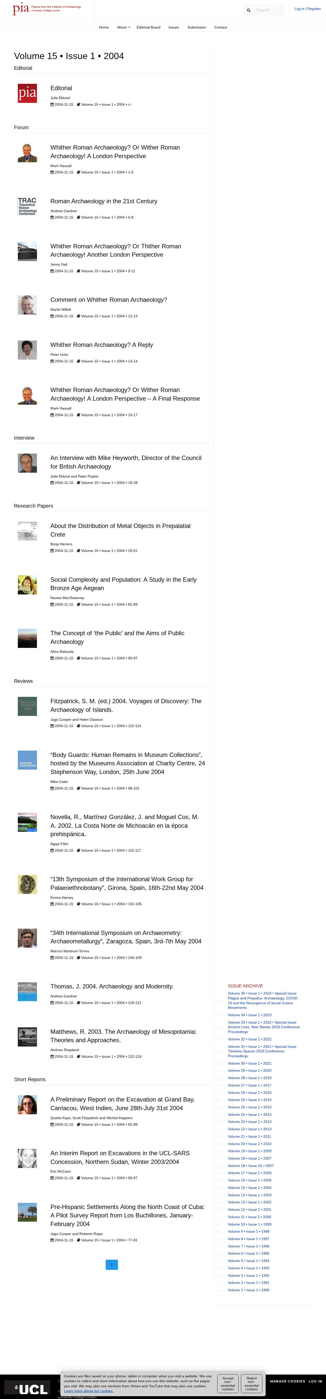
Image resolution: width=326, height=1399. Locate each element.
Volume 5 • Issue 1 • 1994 (248, 1261)
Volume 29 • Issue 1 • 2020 (249, 1070)
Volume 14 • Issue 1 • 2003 (249, 1195)
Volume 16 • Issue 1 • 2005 (249, 1180)
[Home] (47, 11)
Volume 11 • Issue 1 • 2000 (249, 1217)
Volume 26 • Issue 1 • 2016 (249, 1093)
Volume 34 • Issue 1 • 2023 (249, 1015)
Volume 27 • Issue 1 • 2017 (249, 1085)
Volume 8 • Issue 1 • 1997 (248, 1239)
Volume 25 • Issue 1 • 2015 (249, 1107)
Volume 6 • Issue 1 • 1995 (248, 1253)
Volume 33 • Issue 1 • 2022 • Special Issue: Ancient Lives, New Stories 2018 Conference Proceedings (264, 1027)
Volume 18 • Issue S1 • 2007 (251, 1166)
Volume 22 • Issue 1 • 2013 (249, 1129)
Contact (220, 27)
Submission (196, 27)
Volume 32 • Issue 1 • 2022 (249, 1039)
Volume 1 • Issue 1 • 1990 (248, 1290)
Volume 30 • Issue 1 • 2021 (249, 1063)
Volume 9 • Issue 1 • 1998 (248, 1231)
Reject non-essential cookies (251, 1383)
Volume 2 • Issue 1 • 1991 (248, 1283)
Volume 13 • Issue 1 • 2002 (249, 1202)
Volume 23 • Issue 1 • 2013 (249, 1122)
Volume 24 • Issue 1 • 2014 (249, 1114)
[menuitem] (307, 10)
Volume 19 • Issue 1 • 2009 (249, 1151)
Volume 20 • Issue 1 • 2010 (249, 1144)
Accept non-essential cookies (228, 1383)
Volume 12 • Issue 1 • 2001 (249, 1209)
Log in (299, 9)
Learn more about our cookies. (89, 1391)
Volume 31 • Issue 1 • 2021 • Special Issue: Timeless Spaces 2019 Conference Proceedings (262, 1051)
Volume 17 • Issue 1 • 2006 (249, 1173)
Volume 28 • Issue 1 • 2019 (249, 1078)
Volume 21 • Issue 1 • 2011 (249, 1136)
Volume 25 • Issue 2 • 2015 (249, 1100)
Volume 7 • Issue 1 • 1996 (248, 1246)
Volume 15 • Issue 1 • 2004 (249, 1188)
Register (314, 9)
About (122, 27)
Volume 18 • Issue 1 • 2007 (249, 1158)
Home (104, 27)
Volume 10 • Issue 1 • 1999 (249, 1224)
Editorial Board (148, 27)
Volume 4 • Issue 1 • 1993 (248, 1268)
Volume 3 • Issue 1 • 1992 (248, 1275)
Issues (174, 27)
